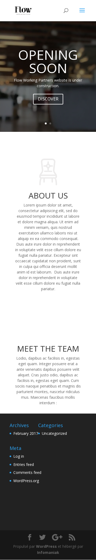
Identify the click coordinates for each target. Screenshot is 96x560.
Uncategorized (54, 433)
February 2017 (25, 433)
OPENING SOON (48, 61)
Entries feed (23, 464)
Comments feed (27, 472)
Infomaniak (48, 552)
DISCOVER (48, 99)
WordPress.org (26, 480)
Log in (18, 456)
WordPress (46, 546)
